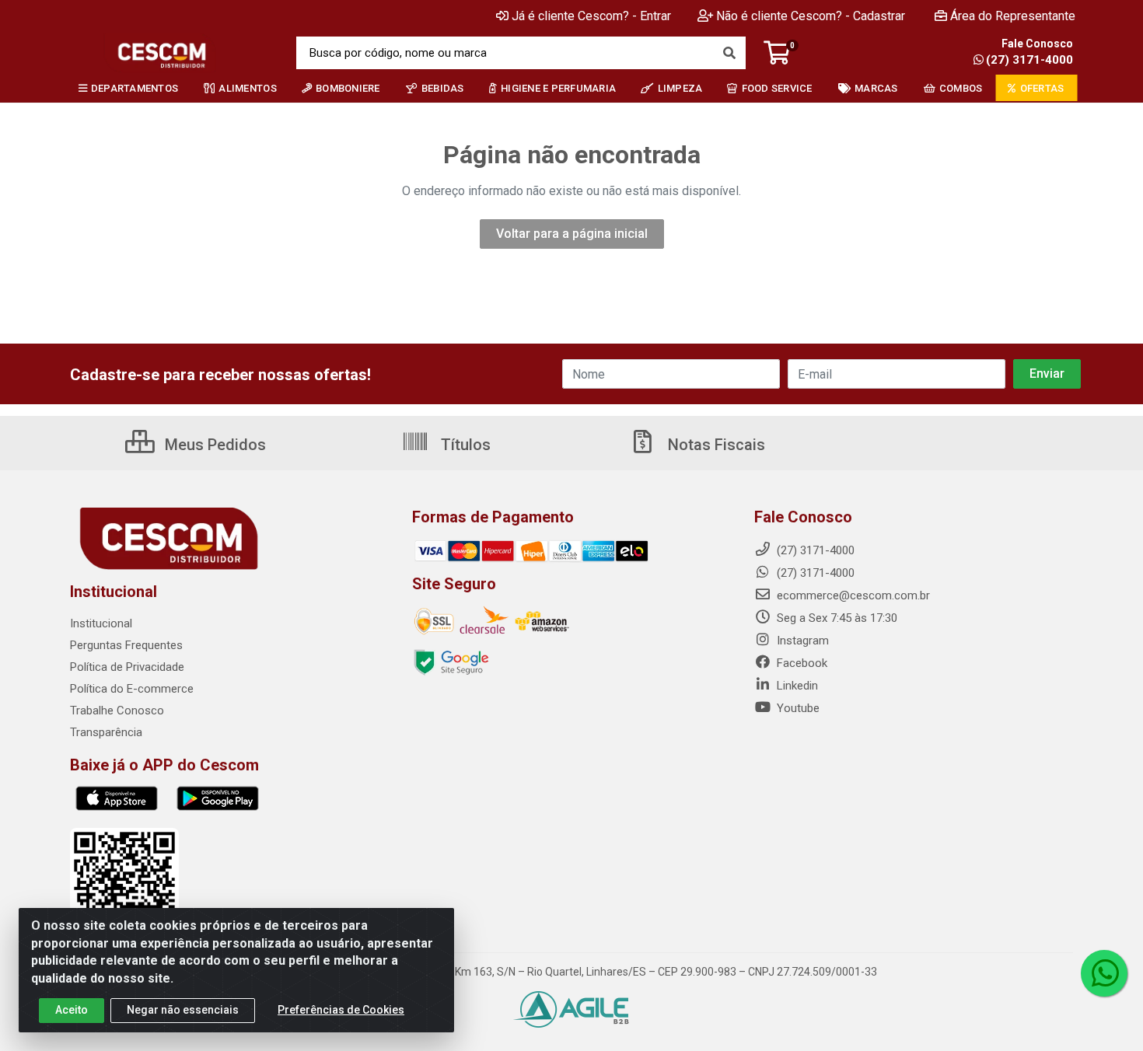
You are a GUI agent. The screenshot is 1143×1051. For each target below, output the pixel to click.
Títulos (464, 444)
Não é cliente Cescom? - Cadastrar (810, 16)
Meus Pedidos (213, 444)
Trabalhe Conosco (117, 711)
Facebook (800, 663)
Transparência (106, 732)
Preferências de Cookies (341, 1010)
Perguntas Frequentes (126, 645)
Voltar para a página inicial (572, 233)
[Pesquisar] (729, 53)
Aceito (71, 1010)
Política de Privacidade (127, 667)
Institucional (101, 623)
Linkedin (796, 686)
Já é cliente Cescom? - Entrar (591, 16)
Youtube (797, 708)
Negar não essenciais (183, 1010)
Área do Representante (1012, 16)
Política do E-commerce (132, 689)
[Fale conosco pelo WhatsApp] (1104, 973)
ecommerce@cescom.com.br (852, 595)
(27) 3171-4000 (1029, 60)
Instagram (801, 641)
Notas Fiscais (714, 444)
